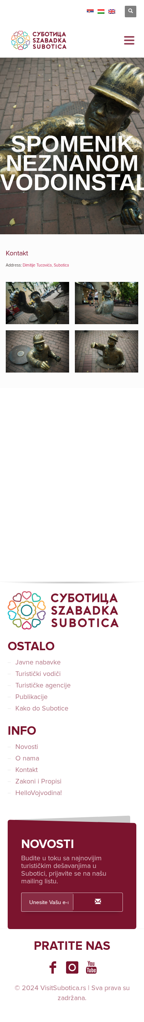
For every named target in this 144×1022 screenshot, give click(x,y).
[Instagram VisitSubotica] (72, 967)
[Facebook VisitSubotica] (53, 967)
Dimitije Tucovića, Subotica (46, 265)
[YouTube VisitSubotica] (91, 967)
